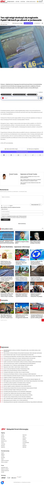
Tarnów (24, 444)
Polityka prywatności (5, 470)
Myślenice (3, 447)
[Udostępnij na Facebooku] (4, 155)
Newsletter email (4, 467)
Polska (2, 459)
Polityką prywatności (22, 216)
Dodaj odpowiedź (34, 204)
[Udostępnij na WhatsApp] (18, 155)
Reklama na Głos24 (4, 469)
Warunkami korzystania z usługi (13, 216)
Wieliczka (24, 447)
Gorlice (2, 442)
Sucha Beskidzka (26, 442)
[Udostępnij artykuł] (42, 23)
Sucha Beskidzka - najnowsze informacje (15, 247)
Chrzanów (3, 439)
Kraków (2, 434)
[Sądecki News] (8, 478)
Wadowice (24, 445)
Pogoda (2, 452)
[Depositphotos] (14, 478)
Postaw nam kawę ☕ (28, 23)
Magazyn (3, 454)
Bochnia (2, 436)
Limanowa (3, 444)
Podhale (24, 439)
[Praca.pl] (3, 478)
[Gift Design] (19, 478)
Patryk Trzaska (4, 24)
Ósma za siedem (4, 462)
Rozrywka (23, 1)
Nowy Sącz (25, 434)
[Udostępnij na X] (25, 155)
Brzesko (2, 437)
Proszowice (25, 441)
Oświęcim (24, 437)
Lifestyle (2, 456)
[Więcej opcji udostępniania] (40, 155)
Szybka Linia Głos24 (30, 1)
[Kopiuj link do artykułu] (32, 155)
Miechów (3, 445)
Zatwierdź (5, 219)
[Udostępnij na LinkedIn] (11, 155)
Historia (17, 1)
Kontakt (2, 472)
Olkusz (24, 436)
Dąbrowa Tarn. (4, 441)
